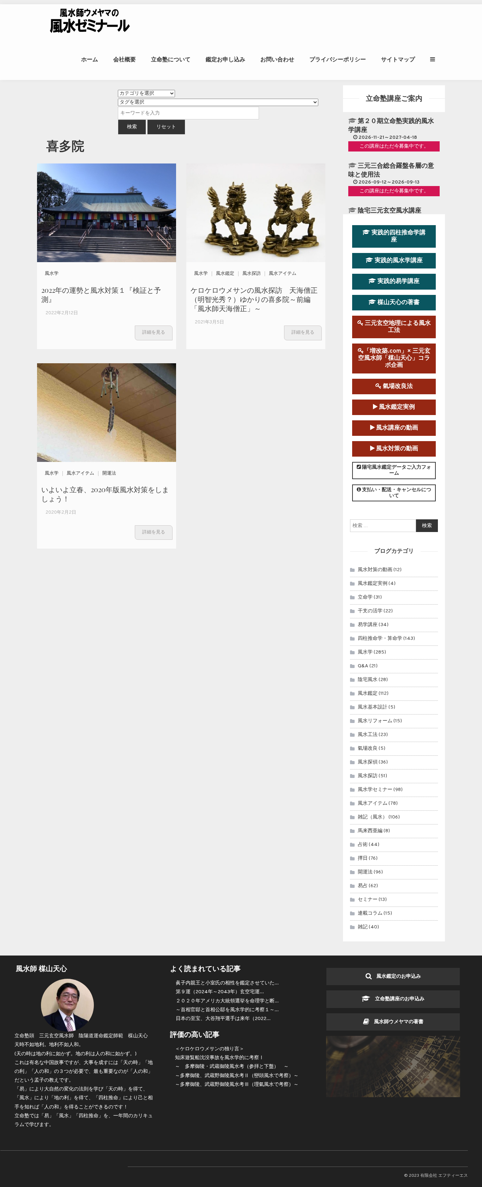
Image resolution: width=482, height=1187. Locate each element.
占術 (363, 845)
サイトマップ (398, 59)
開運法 (109, 473)
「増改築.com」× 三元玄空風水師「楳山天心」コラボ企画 (394, 358)
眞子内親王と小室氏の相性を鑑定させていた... (227, 983)
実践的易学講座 (398, 281)
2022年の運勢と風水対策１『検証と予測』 (101, 294)
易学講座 (368, 625)
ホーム (89, 59)
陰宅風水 (368, 680)
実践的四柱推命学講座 (398, 236)
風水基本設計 (372, 707)
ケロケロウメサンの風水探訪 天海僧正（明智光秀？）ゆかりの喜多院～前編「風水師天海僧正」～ (254, 299)
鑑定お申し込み (225, 59)
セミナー (368, 900)
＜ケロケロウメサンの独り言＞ (209, 1049)
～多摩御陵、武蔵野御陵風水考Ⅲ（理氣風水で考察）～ (237, 1085)
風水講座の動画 (396, 428)
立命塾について (171, 59)
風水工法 (368, 735)
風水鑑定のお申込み (396, 976)
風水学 (52, 274)
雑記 (363, 927)
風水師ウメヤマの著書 (396, 1022)
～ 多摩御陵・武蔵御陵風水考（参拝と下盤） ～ (232, 1067)
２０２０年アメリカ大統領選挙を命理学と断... (227, 1001)
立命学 (365, 597)
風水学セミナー (375, 790)
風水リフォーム (375, 721)
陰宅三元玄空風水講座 (389, 211)
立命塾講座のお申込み (397, 999)
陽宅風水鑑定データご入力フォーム (396, 470)
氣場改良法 (397, 386)
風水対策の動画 (396, 448)
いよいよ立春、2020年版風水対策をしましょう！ (105, 493)
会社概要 (124, 59)
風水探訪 (251, 274)
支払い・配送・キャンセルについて (396, 493)
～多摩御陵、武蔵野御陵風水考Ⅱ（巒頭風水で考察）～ (237, 1076)
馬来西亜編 (370, 831)
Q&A (363, 666)
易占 (363, 886)
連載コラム (370, 913)
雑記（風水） (372, 817)
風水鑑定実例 (396, 407)
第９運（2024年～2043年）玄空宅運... (220, 992)
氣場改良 (368, 749)
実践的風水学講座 (398, 260)
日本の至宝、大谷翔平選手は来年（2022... (223, 1019)
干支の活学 (370, 611)
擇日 (363, 858)
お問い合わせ (277, 59)
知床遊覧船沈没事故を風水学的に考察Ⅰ (219, 1058)
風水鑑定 (225, 274)
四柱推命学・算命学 (380, 639)
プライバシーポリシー (337, 59)
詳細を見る (153, 332)
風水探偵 (368, 762)
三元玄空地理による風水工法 (397, 327)
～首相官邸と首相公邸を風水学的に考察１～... (227, 1010)
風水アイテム (282, 274)
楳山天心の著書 (398, 302)
